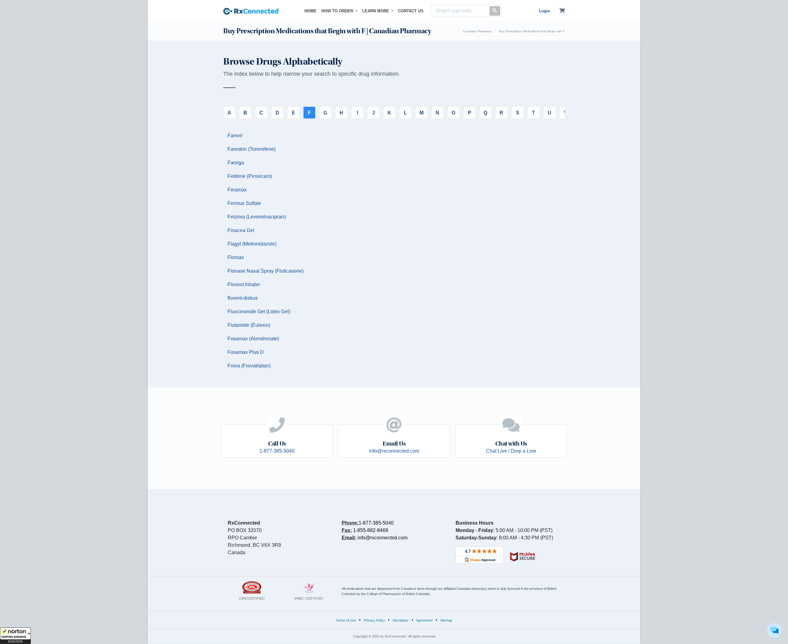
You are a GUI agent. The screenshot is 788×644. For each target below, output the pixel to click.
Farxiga (235, 162)
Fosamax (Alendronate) (253, 338)
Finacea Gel (240, 230)
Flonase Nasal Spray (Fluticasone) (265, 271)
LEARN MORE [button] (376, 11)
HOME (311, 10)
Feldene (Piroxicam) (249, 176)
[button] (15, 635)
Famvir (235, 135)
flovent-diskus (242, 298)
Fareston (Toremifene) (251, 149)
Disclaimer (400, 620)
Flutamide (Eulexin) (248, 325)
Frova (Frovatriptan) (249, 365)
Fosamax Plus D (245, 352)
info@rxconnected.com (382, 537)
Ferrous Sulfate (244, 203)
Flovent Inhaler (243, 284)
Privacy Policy (374, 620)
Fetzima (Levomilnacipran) (256, 216)
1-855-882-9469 (370, 530)
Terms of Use (346, 620)
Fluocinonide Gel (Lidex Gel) (258, 311)
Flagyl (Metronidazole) (251, 243)
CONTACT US (411, 11)
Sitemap (446, 620)
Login (544, 11)
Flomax (235, 257)
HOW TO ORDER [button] (337, 11)
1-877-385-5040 (376, 523)
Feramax (237, 189)
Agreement (424, 620)
